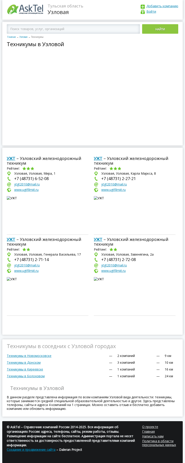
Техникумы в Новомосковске (29, 356)
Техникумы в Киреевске (25, 369)
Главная (11, 36)
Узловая (23, 36)
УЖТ (11, 158)
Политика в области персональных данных (159, 443)
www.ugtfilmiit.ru (26, 190)
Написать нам (153, 436)
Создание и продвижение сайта (31, 449)
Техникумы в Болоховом (26, 376)
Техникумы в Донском (24, 362)
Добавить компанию (162, 6)
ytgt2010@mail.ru (27, 184)
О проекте (150, 427)
